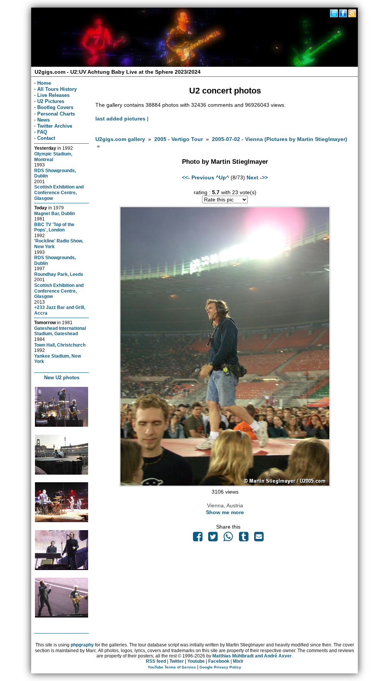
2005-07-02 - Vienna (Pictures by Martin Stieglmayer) (279, 139)
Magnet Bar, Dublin (54, 213)
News (43, 120)
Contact (46, 138)
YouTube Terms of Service (172, 667)
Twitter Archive (54, 126)
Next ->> (257, 177)
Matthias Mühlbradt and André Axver (252, 656)
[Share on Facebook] (197, 538)
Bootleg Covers (55, 107)
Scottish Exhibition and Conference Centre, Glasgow (59, 192)
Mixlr (238, 661)
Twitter (176, 661)
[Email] (258, 538)
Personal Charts (56, 114)
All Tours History (57, 89)
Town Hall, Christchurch (59, 344)
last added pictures (120, 119)
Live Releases (53, 95)
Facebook (218, 661)
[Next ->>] (224, 485)
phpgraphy (82, 645)
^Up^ (222, 177)
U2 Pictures (50, 101)
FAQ (42, 132)
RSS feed (156, 661)
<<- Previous (198, 177)
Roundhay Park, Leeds (58, 274)
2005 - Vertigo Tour (178, 139)
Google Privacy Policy (220, 667)
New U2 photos (61, 377)
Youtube (196, 661)
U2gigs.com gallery (120, 139)
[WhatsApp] (228, 538)
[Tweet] (213, 538)
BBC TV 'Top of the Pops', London (54, 227)
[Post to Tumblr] (243, 538)
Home (44, 83)
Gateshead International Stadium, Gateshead (60, 331)
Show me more (225, 512)
